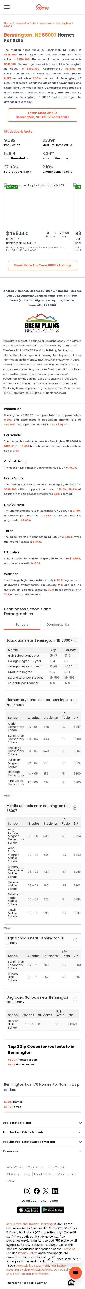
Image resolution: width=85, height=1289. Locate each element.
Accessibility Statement (32, 1265)
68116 (12, 1064)
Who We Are (15, 1167)
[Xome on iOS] (29, 1210)
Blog (27, 1174)
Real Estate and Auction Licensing (29, 1224)
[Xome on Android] (52, 1210)
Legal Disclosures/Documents (55, 1174)
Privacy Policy (27, 1253)
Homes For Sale (25, 23)
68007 (8, 26)
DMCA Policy (43, 1270)
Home (8, 23)
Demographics (58, 624)
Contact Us (36, 1167)
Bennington (63, 23)
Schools (21, 624)
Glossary (13, 1174)
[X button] (46, 1191)
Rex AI (11, 1181)
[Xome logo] (42, 7)
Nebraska (45, 23)
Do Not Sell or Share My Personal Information (39, 1272)
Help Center (56, 1167)
